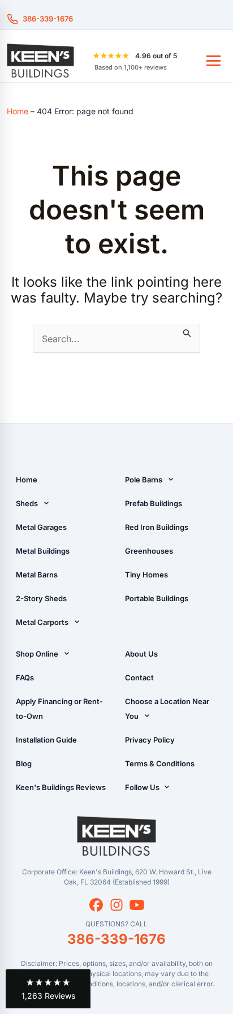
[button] (48, 988)
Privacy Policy (150, 739)
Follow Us (143, 787)
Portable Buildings (156, 598)
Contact (139, 677)
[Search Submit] (187, 331)
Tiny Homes (146, 574)
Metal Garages (41, 527)
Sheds (27, 503)
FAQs (25, 677)
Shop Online (37, 653)
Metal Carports (42, 622)
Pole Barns (143, 479)
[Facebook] (96, 904)
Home (17, 111)
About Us (141, 653)
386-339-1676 (48, 18)
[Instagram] (116, 904)
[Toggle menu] (213, 61)
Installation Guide (46, 739)
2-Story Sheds (41, 598)
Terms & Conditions (160, 763)
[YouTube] (136, 904)
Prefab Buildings (153, 503)
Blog (24, 763)
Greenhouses (149, 550)
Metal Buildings (43, 550)
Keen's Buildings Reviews (61, 787)
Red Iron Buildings (156, 527)
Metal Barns (37, 574)
